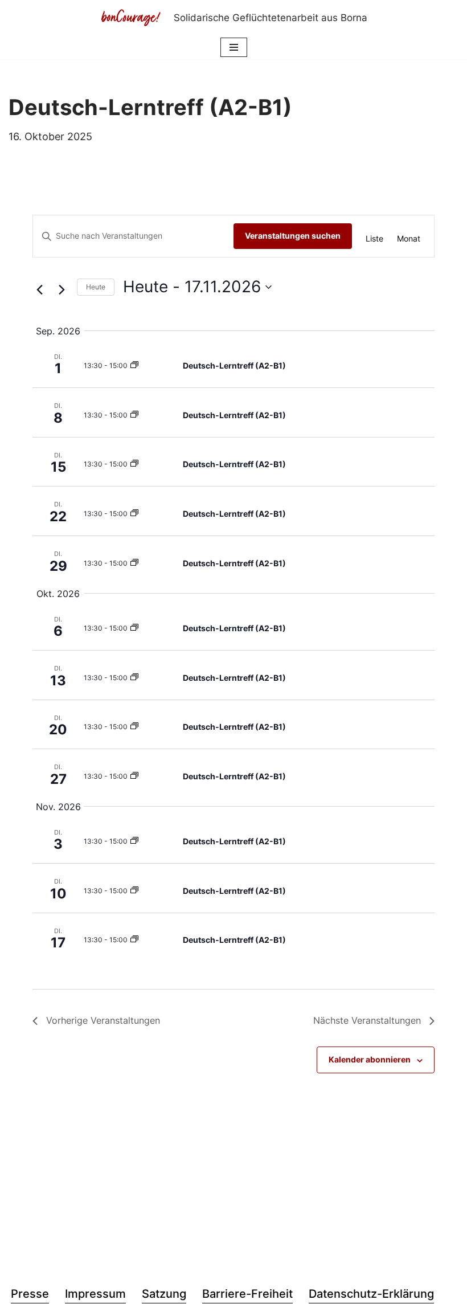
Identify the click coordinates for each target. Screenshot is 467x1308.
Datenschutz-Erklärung (371, 1294)
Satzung (164, 1294)
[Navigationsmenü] (233, 47)
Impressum (95, 1294)
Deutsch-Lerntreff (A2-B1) (234, 365)
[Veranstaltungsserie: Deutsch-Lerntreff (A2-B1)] (134, 365)
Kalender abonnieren (370, 1059)
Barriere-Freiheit (247, 1294)
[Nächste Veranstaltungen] (61, 290)
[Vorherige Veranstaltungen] (39, 290)
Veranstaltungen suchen (293, 235)
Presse (30, 1294)
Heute (95, 287)
